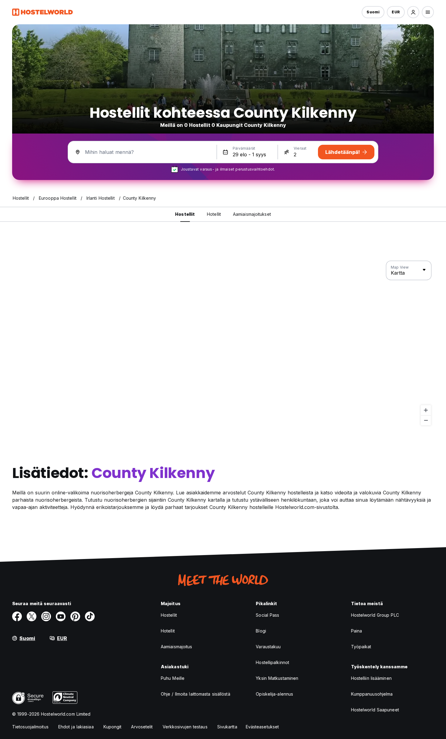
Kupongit (112, 726)
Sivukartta (227, 726)
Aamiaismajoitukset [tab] (252, 214)
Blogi (261, 630)
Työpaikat (361, 646)
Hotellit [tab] (214, 214)
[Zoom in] (426, 410)
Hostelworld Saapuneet (375, 709)
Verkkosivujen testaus (185, 726)
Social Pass (267, 615)
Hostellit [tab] (185, 214)
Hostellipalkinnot (272, 662)
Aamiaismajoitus (176, 646)
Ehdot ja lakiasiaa (76, 726)
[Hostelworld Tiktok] (90, 616)
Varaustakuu (268, 646)
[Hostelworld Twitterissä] (31, 616)
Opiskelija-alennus (274, 694)
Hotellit (168, 630)
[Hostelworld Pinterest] (75, 616)
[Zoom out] (426, 420)
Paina (356, 630)
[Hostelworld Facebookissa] (17, 616)
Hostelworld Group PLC (375, 615)
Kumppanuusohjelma (372, 694)
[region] (223, 343)
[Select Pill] (413, 12)
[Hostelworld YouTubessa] (61, 616)
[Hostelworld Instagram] (46, 616)
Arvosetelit (142, 726)
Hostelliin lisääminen (371, 678)
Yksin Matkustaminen (277, 678)
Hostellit (169, 615)
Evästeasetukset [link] (262, 726)
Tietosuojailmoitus (30, 726)
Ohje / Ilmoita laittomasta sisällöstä (195, 694)
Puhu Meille (172, 678)
